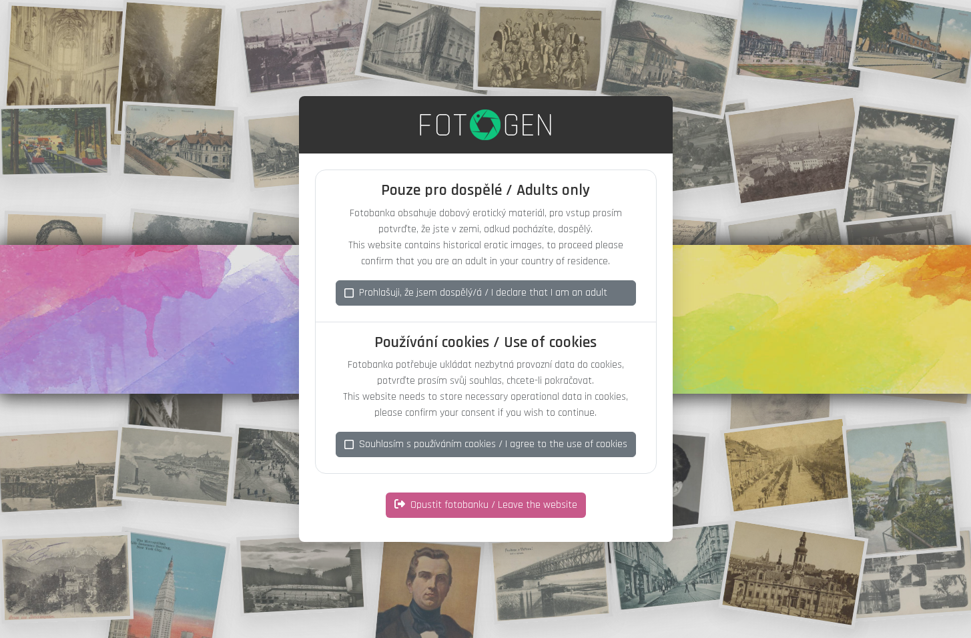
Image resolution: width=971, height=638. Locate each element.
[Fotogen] (485, 124)
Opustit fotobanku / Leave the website (493, 505)
